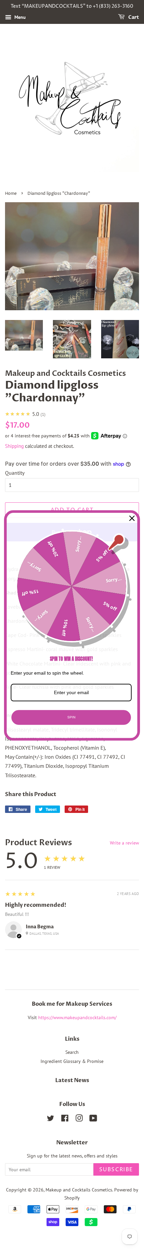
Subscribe (116, 1169)
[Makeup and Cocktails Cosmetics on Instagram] (79, 1119)
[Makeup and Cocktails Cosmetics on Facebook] (65, 1119)
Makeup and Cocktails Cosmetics (79, 1190)
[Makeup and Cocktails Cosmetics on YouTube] (93, 1119)
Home (11, 193)
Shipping (14, 446)
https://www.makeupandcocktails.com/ (77, 1017)
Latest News (72, 1080)
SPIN (71, 717)
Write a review (124, 843)
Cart (133, 17)
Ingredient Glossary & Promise (72, 1061)
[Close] (132, 518)
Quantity (14, 472)
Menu (19, 17)
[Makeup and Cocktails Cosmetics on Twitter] (50, 1119)
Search (72, 1052)
